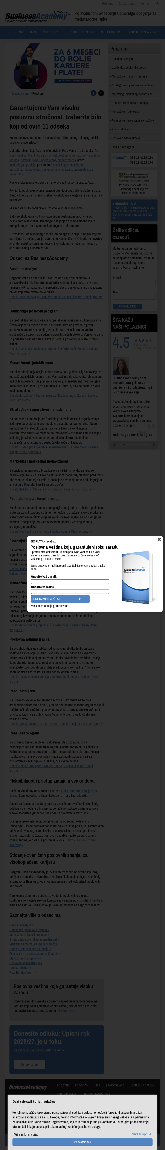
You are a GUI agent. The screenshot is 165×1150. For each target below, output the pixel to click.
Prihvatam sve (82, 1142)
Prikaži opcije (141, 1134)
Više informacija (26, 1134)
